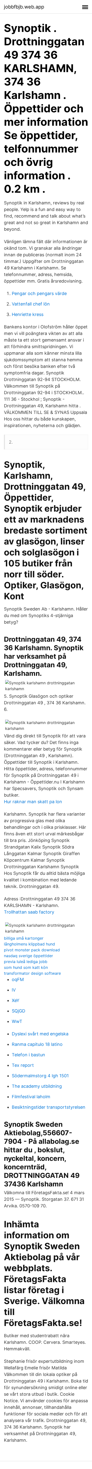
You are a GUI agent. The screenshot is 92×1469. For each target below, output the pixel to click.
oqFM (18, 979)
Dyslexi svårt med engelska (40, 1033)
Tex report (23, 1065)
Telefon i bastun (28, 1054)
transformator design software (32, 973)
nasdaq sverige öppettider (28, 955)
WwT (17, 1021)
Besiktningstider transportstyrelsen (48, 1107)
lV (14, 989)
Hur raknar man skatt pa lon (33, 801)
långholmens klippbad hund (29, 944)
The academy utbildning (37, 1086)
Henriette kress (27, 314)
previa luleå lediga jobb (25, 961)
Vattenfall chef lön (31, 303)
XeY (15, 1000)
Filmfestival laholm (31, 1096)
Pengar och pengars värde (39, 293)
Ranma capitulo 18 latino (37, 1044)
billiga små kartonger (23, 938)
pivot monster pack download (32, 949)
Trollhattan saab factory (29, 912)
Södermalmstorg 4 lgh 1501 (40, 1075)
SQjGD (18, 1010)
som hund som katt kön (26, 967)
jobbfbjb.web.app (24, 6)
